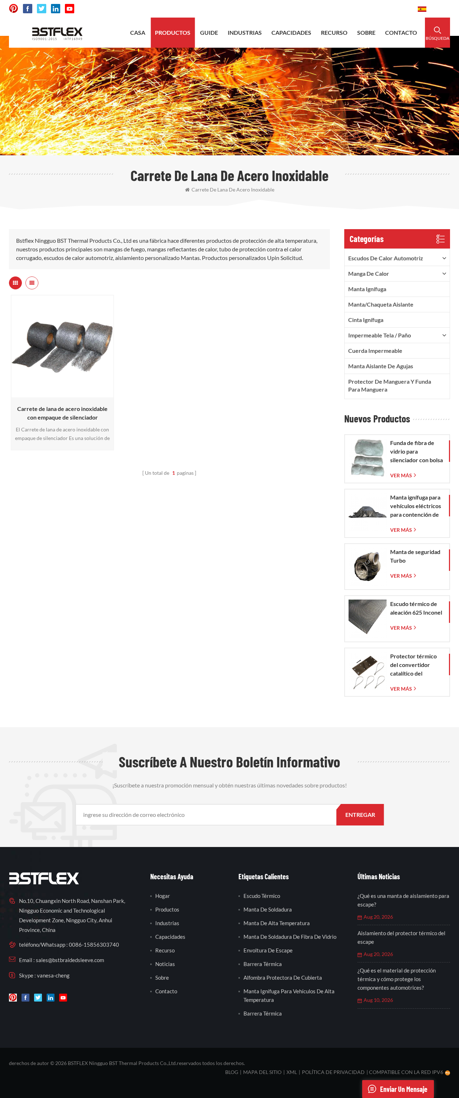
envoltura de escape (268, 950)
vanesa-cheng (53, 975)
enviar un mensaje (403, 1089)
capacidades (291, 32)
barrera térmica (262, 964)
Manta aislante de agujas (380, 366)
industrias (245, 32)
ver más (60, 394)
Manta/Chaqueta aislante (380, 304)
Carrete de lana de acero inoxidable (232, 189)
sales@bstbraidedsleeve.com (313, 9)
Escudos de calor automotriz (385, 258)
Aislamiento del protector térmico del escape (401, 937)
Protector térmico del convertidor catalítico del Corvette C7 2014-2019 (414, 665)
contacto (401, 32)
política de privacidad (333, 1072)
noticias (165, 964)
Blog (231, 1072)
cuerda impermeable (375, 350)
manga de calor (368, 273)
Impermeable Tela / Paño (379, 335)
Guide (209, 32)
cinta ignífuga (365, 319)
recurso (334, 32)
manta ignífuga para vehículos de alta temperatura (289, 995)
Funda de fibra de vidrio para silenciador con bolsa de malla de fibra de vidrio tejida (416, 451)
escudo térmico (261, 896)
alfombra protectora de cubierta (282, 977)
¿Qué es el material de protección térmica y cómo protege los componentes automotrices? (397, 979)
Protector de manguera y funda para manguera (389, 385)
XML (292, 1072)
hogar (162, 896)
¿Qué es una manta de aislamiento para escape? (403, 900)
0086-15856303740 (385, 9)
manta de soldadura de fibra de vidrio (289, 936)
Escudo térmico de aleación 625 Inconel (416, 608)
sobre (366, 32)
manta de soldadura (267, 909)
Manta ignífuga (367, 288)
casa (137, 32)
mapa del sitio (262, 1072)
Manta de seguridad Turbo (415, 556)
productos (172, 32)
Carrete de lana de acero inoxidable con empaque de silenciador (62, 413)
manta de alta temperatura (276, 923)
